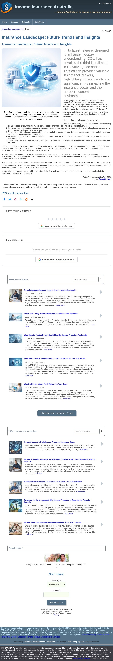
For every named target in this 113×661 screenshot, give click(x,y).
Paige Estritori (105, 179)
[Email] (32, 199)
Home (4, 22)
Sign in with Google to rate (58, 226)
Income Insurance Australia (13, 29)
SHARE (106, 31)
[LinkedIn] (21, 199)
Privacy (56, 615)
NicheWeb (51, 642)
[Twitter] (10, 199)
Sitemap (14, 22)
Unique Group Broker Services (47, 637)
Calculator (26, 22)
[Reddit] (26, 199)
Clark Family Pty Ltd (75, 642)
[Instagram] (15, 199)
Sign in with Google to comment (58, 259)
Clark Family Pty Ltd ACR (93, 635)
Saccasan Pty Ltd (25, 637)
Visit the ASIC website (81, 658)
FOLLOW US (106, 3)
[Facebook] (4, 199)
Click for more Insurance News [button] (57, 413)
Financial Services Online (34, 642)
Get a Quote (39, 22)
